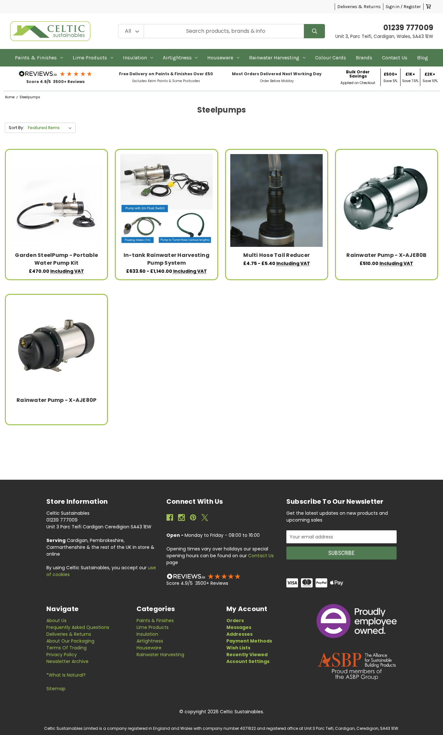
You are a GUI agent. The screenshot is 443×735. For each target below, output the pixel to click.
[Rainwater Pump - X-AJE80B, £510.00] (386, 200)
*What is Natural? (66, 675)
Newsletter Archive (67, 661)
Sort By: (16, 128)
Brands (364, 57)
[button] (56, 73)
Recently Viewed (247, 654)
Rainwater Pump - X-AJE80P (56, 400)
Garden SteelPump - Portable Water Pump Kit (56, 259)
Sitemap (56, 688)
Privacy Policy (61, 654)
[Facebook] (169, 517)
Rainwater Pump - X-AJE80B (386, 255)
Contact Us (394, 57)
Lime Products (90, 57)
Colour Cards (330, 57)
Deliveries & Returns (359, 6)
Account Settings (247, 661)
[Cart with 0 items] (428, 6)
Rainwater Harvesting (274, 57)
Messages (238, 627)
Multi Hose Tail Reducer (276, 255)
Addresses (239, 634)
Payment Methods (249, 641)
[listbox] (51, 128)
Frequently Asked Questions (77, 627)
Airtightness (177, 57)
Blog (422, 57)
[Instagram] (181, 517)
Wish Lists (238, 648)
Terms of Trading (66, 648)
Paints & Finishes (36, 57)
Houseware (220, 57)
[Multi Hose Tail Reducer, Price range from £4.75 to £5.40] (276, 200)
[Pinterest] (193, 517)
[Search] (314, 31)
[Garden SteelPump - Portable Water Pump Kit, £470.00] (56, 200)
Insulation (135, 57)
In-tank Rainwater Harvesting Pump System (167, 259)
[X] (204, 517)
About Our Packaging (70, 641)
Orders (235, 620)
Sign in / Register (403, 6)
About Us (56, 620)
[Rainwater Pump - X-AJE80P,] (56, 345)
